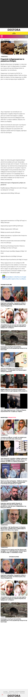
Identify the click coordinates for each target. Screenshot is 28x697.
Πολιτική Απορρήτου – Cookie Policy (10, 692)
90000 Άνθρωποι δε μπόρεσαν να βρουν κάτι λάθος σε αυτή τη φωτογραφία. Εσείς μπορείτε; (14, 390)
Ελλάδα (3, 301)
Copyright (5, 691)
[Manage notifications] (2, 695)
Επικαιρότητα (12, 417)
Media (2, 366)
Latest (14, 33)
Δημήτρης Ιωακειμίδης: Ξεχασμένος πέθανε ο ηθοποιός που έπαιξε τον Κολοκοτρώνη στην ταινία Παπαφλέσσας (13, 304)
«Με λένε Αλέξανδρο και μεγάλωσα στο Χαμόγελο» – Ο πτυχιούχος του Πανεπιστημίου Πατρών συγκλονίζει (13, 370)
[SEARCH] (26, 36)
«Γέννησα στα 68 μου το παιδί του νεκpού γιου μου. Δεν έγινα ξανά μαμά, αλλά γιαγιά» (13, 438)
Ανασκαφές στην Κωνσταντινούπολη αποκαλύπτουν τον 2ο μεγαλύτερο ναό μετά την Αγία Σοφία (14, 348)
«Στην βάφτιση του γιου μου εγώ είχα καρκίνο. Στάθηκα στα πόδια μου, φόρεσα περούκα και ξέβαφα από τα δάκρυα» (13, 326)
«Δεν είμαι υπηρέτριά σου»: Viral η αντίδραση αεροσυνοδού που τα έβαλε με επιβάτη (13, 410)
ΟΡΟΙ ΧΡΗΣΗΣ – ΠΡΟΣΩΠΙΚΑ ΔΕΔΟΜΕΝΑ (17, 691)
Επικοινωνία (22, 692)
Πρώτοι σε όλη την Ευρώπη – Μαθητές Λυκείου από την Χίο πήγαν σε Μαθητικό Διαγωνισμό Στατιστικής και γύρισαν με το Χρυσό (14, 482)
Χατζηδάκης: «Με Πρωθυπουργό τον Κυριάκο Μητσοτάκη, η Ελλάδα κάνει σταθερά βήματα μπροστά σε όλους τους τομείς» (13, 528)
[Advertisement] (14, 14)
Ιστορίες (3, 322)
